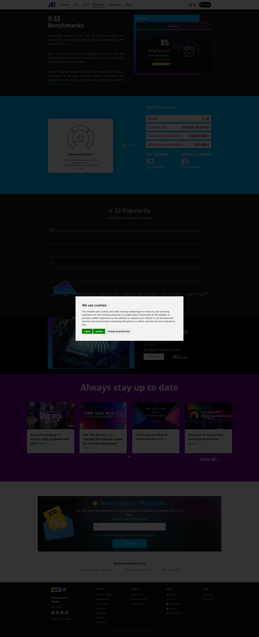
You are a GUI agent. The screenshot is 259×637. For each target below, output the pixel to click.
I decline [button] (99, 331)
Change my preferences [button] (119, 331)
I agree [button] (87, 331)
